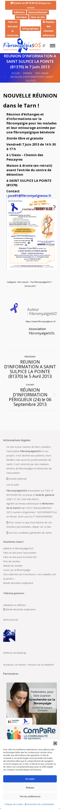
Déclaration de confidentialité (40, 804)
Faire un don (38, 17)
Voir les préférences (30, 796)
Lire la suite (12, 484)
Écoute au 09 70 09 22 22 (32, 5)
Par (41, 282)
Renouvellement (37, 12)
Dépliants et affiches (14, 605)
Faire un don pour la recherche (12, 28)
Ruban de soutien (12, 565)
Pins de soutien (11, 561)
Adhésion (19, 12)
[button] (55, 743)
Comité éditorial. (18, 478)
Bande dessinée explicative (18, 582)
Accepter (30, 778)
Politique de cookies (14, 804)
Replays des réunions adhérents (49, 28)
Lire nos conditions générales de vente (30, 532)
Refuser (30, 787)
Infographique (30, 28)
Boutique (21, 17)
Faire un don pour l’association (19, 552)
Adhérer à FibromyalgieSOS (18, 548)
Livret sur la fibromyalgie (17, 570)
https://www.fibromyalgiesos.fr (41, 321)
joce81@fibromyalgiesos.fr (30, 195)
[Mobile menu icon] (52, 45)
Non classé (23, 282)
